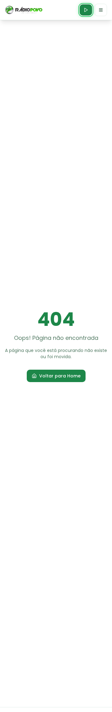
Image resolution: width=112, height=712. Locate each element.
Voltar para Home (60, 376)
